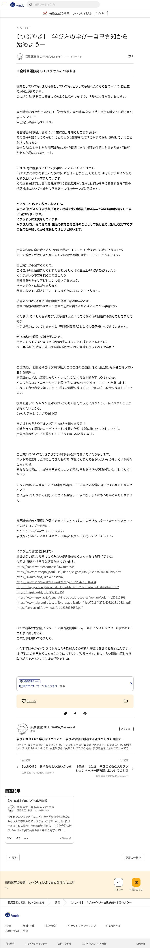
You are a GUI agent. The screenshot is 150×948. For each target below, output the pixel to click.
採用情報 (51, 925)
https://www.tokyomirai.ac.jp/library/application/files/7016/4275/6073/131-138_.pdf (73, 602)
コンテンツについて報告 (93, 943)
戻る (14, 857)
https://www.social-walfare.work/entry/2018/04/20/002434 (56, 582)
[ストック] (126, 701)
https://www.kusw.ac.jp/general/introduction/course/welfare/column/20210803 (70, 597)
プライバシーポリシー (36, 943)
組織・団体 (28, 925)
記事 (57, 902)
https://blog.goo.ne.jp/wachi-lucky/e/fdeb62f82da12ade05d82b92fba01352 (67, 587)
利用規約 (9, 943)
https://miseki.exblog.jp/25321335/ (40, 592)
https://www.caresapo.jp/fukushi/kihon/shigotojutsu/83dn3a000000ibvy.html (69, 571)
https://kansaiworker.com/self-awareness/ (45, 566)
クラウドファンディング (81, 925)
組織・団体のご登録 (17, 930)
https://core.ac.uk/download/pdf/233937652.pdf (49, 607)
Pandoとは (113, 925)
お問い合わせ (64, 943)
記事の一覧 (132, 857)
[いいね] (24, 701)
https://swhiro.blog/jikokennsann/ (39, 577)
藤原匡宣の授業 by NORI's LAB (26, 902)
